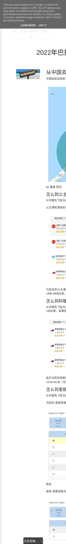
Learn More (28, 25)
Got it (43, 25)
